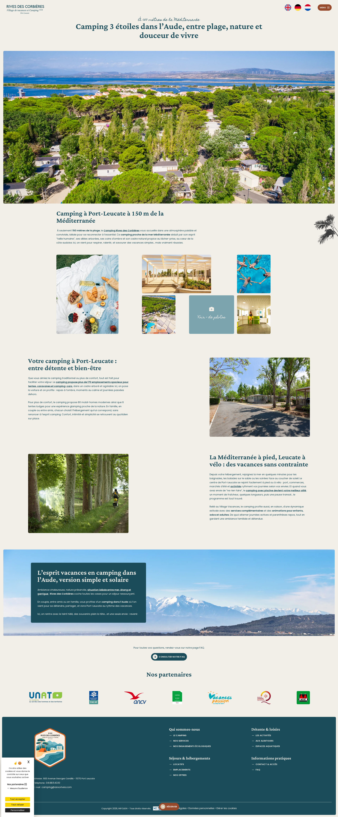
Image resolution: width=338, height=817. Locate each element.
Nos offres (180, 775)
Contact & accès (266, 764)
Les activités (263, 735)
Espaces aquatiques (268, 746)
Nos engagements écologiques (192, 746)
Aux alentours (264, 740)
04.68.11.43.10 (53, 782)
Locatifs (178, 764)
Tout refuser (17, 804)
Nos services (181, 740)
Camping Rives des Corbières (121, 230)
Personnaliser (18, 810)
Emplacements (182, 769)
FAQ (258, 769)
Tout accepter (17, 799)
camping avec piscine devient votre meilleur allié (276, 490)
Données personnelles (201, 808)
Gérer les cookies (226, 808)
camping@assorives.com (57, 787)
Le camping (180, 735)
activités (235, 486)
